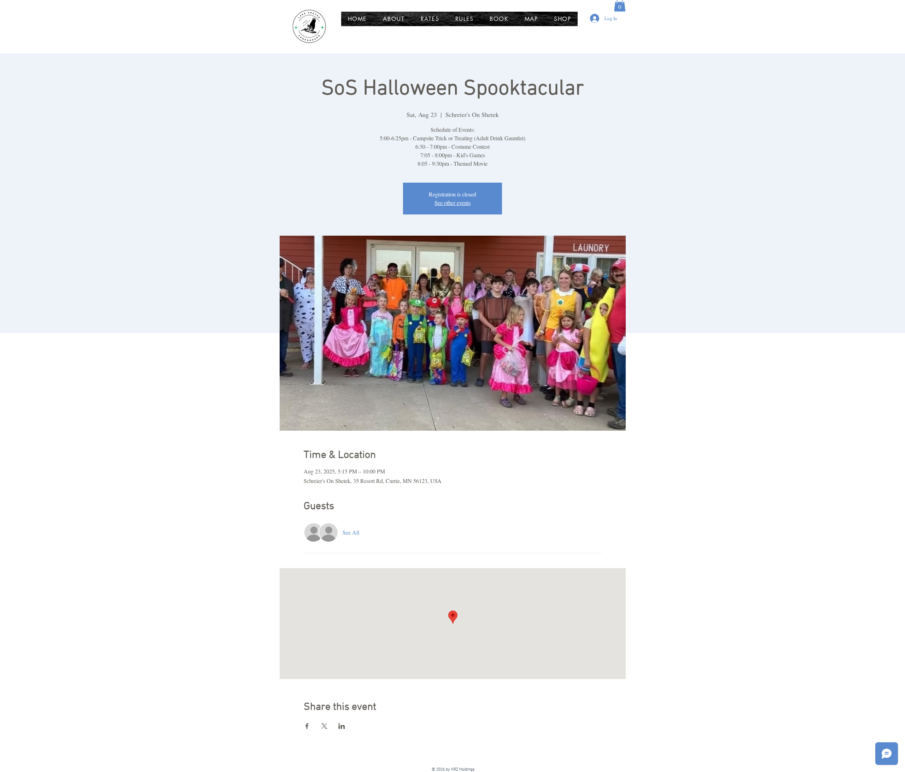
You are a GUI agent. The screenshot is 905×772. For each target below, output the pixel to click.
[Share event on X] (324, 726)
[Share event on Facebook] (307, 726)
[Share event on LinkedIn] (341, 726)
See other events (452, 202)
